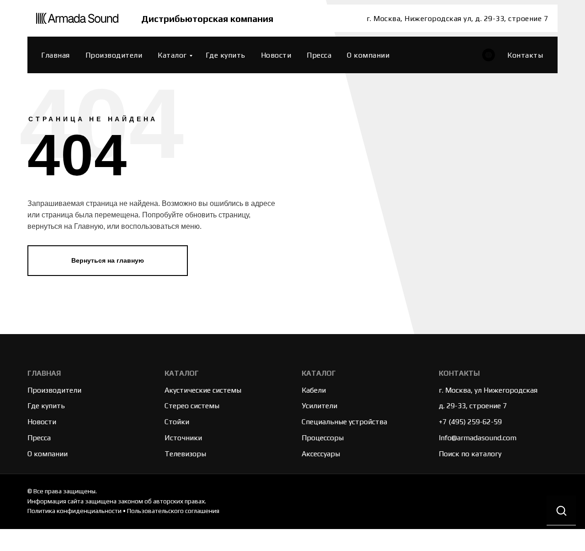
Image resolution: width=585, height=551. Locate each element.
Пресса (319, 55)
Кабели (314, 390)
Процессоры (323, 437)
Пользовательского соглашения (173, 510)
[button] (561, 510)
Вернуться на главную (107, 260)
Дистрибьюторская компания (207, 18)
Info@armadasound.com (477, 437)
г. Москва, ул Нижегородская (488, 390)
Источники (183, 437)
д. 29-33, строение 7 (473, 405)
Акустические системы (203, 390)
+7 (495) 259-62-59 (470, 421)
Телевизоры (185, 453)
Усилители (319, 405)
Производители (114, 55)
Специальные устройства (344, 421)
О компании (368, 55)
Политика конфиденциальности (74, 510)
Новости (276, 55)
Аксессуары (321, 453)
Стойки (177, 421)
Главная (55, 55)
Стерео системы (192, 405)
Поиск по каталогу (470, 453)
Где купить (225, 55)
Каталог (172, 55)
